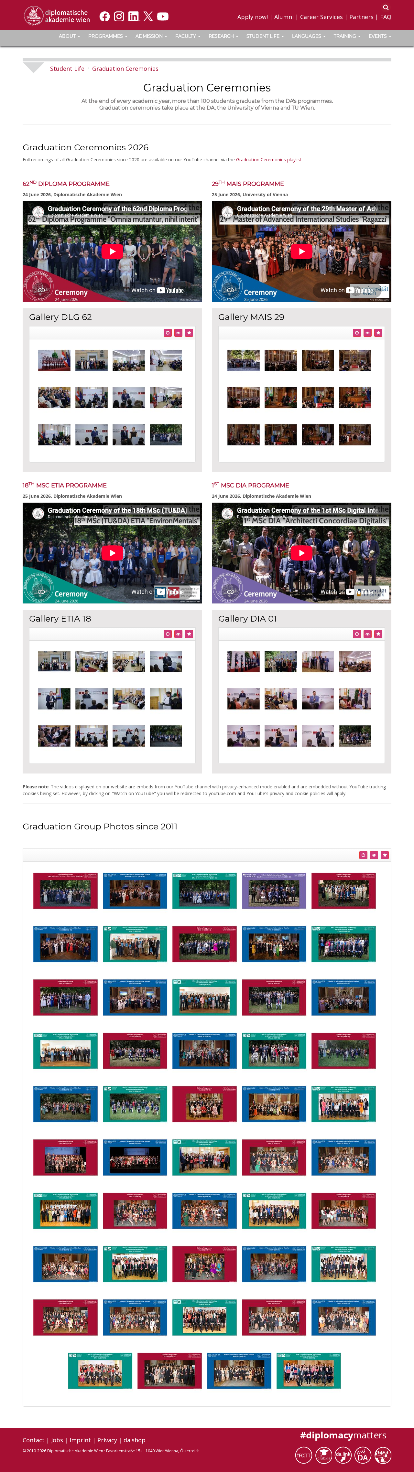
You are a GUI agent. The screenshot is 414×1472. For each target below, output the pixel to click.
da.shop (135, 1440)
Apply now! (252, 17)
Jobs (57, 1440)
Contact (34, 1440)
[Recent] (168, 333)
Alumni (284, 17)
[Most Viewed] (178, 333)
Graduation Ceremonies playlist (268, 159)
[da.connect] (382, 1454)
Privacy (107, 1440)
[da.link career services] (344, 1454)
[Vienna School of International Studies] (57, 15)
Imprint (80, 1440)
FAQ (385, 17)
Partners (361, 17)
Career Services (321, 17)
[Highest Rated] (189, 333)
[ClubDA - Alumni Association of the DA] (324, 1454)
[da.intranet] (364, 1454)
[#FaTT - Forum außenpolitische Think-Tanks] (305, 1454)
